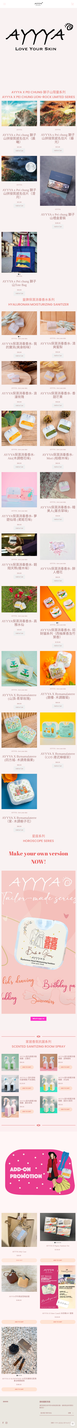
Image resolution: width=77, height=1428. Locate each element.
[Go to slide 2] (56, 1242)
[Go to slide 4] (59, 1242)
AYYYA (61, 1423)
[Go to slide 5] (60, 1242)
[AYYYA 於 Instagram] (6, 1423)
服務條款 (5, 1401)
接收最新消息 (45, 1402)
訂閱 (69, 1413)
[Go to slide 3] (57, 1242)
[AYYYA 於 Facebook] (3, 1423)
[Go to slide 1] (18, 274)
